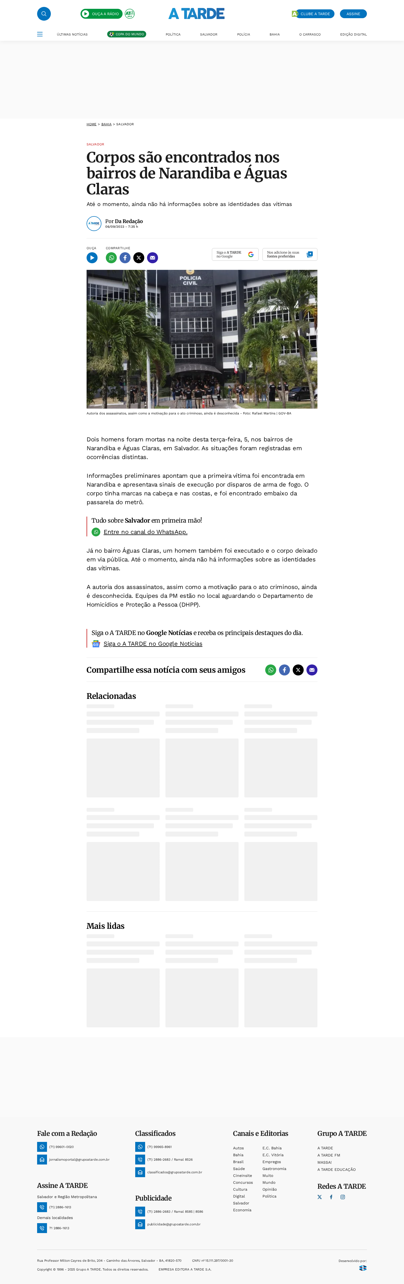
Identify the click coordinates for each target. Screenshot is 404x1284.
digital (239, 1196)
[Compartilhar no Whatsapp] (111, 257)
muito (267, 1175)
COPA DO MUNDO (130, 34)
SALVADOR (208, 34)
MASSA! (324, 1162)
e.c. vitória (273, 1155)
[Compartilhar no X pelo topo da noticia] (138, 257)
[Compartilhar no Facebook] (125, 257)
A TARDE (325, 1148)
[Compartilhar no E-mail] (152, 257)
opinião (269, 1189)
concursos (243, 1182)
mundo (268, 1182)
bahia (106, 124)
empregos (271, 1162)
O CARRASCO (310, 34)
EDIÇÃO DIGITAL (353, 34)
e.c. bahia (272, 1148)
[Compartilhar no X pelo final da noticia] (298, 669)
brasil (238, 1162)
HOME (91, 124)
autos (238, 1148)
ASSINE (353, 14)
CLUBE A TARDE (315, 14)
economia (242, 1210)
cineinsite (242, 1175)
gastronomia (274, 1168)
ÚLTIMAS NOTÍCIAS (72, 34)
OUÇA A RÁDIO (105, 14)
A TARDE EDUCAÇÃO (336, 1169)
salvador (241, 1203)
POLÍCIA (243, 34)
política (269, 1196)
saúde (239, 1168)
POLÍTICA (173, 34)
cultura (240, 1189)
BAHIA (275, 34)
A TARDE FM (328, 1155)
